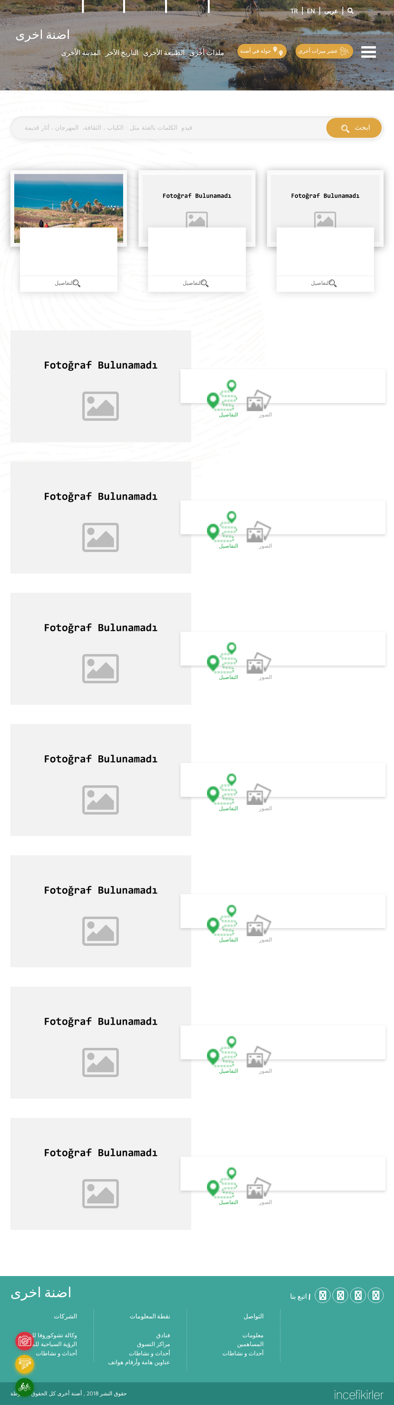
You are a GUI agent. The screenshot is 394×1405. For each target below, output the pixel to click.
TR (294, 11)
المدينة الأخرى (81, 52)
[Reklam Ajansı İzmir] (359, 1394)
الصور (265, 415)
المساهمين (250, 1344)
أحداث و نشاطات (56, 1353)
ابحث (362, 127)
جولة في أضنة (256, 50)
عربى (331, 11)
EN (311, 11)
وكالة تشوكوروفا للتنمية (48, 1335)
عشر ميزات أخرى (318, 50)
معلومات (253, 1335)
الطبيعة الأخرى (164, 52)
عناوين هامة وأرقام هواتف (139, 1362)
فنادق (163, 1335)
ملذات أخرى (206, 52)
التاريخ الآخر (122, 52)
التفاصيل (65, 283)
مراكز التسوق (153, 1344)
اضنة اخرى (42, 34)
